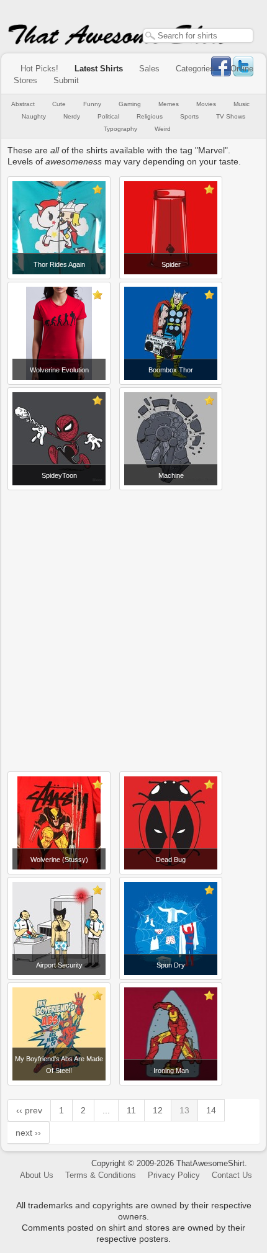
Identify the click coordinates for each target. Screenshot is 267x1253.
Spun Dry (170, 965)
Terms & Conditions (100, 1175)
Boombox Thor (170, 370)
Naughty (34, 116)
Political (108, 116)
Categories (195, 68)
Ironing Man (171, 1070)
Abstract (23, 104)
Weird (163, 128)
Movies (206, 104)
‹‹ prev (29, 1110)
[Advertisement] (133, 626)
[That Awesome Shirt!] (118, 42)
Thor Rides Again (59, 264)
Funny (92, 104)
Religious (150, 116)
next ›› (28, 1133)
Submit (66, 80)
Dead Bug (171, 859)
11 (131, 1110)
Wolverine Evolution (59, 370)
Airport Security (59, 965)
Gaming (130, 104)
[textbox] (198, 36)
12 (158, 1110)
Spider (171, 264)
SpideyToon (59, 475)
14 (211, 1110)
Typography (120, 128)
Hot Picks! (39, 68)
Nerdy (71, 116)
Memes (168, 104)
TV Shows (230, 116)
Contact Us (232, 1175)
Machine (171, 475)
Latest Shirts (99, 68)
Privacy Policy (174, 1175)
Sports (189, 116)
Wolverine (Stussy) (59, 859)
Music (241, 104)
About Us (36, 1175)
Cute (59, 104)
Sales (149, 68)
